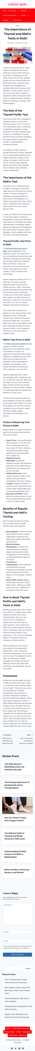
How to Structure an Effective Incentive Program (26, 739)
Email (6, 941)
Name (7, 932)
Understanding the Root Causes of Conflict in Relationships (15, 854)
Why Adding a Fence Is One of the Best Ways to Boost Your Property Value (17, 990)
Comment (8, 905)
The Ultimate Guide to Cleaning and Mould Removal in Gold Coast (14, 836)
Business (24, 11)
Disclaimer (27, 1032)
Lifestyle (5, 20)
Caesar (11, 43)
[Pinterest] (23, 1048)
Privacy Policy (9, 1032)
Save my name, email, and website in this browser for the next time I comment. (18, 947)
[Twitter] (15, 1048)
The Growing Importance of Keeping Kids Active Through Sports (16, 785)
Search (28, 968)
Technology (12, 11)
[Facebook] (12, 1048)
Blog (17, 25)
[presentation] (17, 805)
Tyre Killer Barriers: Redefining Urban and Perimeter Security (14, 767)
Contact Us (17, 20)
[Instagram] (19, 1048)
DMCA (18, 1032)
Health (24, 15)
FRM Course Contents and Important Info (7, 739)
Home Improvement (9, 15)
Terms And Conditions (20, 1028)
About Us (22, 1035)
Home (5, 11)
